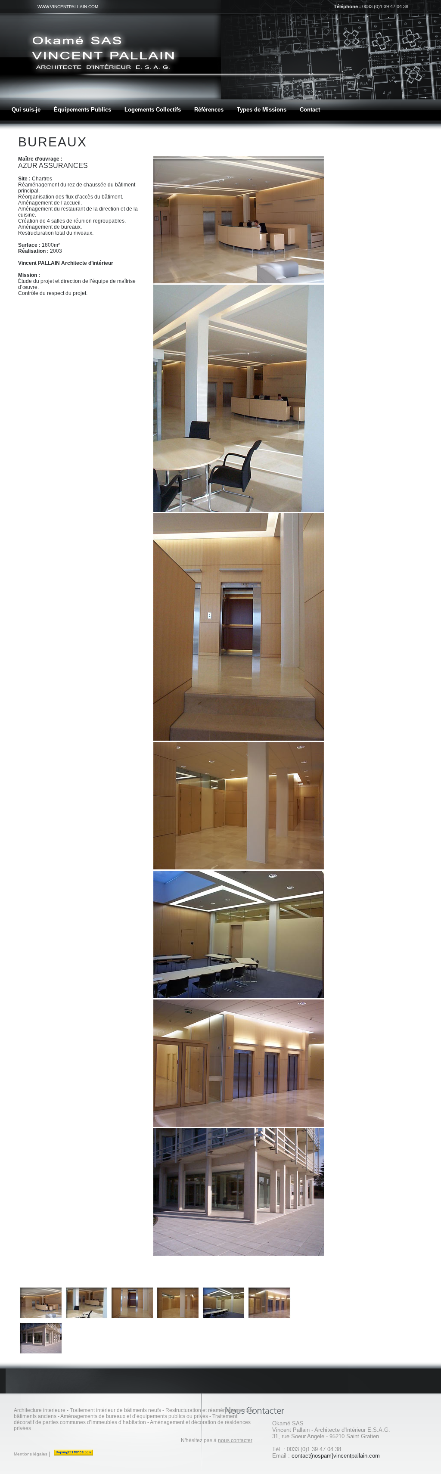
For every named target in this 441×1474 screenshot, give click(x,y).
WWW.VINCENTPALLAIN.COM (67, 6)
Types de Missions (261, 109)
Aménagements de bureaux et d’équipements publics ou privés (134, 1416)
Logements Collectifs (152, 109)
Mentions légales (30, 1454)
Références (209, 109)
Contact (310, 109)
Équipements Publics (82, 109)
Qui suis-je (26, 109)
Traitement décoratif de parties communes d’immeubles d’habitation (125, 1419)
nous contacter (235, 1440)
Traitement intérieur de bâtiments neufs (115, 1410)
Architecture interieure (39, 1410)
